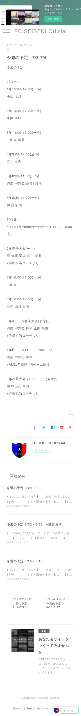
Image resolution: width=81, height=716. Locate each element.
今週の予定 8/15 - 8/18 (25, 561)
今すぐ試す (53, 18)
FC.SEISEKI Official (40, 31)
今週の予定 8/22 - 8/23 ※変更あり (34, 524)
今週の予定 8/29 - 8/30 (25, 487)
